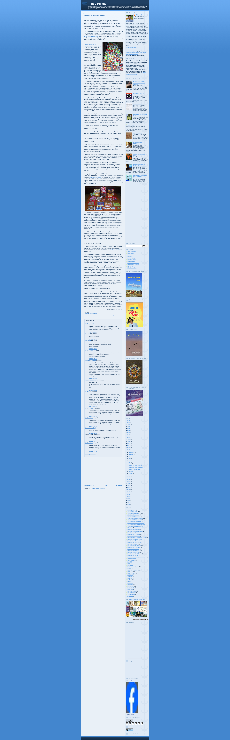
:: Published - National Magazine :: (136, 524)
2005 (128, 483)
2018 (128, 436)
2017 (128, 437)
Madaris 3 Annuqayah (133, 263)
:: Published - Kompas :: (133, 516)
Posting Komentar (90, 454)
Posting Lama (118, 485)
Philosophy (130, 584)
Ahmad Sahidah (131, 251)
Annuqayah (130, 254)
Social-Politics (131, 594)
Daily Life (129, 561)
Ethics (129, 568)
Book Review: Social (132, 555)
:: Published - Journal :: (133, 514)
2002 (128, 489)
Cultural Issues (131, 560)
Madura (129, 579)
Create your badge (130, 714)
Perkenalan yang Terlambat (94, 16)
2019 (128, 434)
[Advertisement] (103, 470)
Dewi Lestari (130, 256)
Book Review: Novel (132, 544)
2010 (128, 451)
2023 (128, 426)
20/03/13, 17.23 (93, 406)
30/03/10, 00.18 (93, 339)
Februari (131, 471)
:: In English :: (130, 510)
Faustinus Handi (131, 259)
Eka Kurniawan (131, 258)
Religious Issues (131, 591)
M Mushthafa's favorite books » (140, 619)
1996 (128, 500)
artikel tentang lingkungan (91, 36)
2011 (128, 449)
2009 (128, 476)
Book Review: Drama (132, 532)
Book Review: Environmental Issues (136, 537)
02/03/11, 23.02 (93, 390)
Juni (130, 458)
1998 (128, 496)
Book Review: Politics (133, 549)
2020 (128, 432)
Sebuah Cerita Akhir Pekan (135, 465)
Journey (129, 576)
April (130, 462)
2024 (128, 424)
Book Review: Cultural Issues (135, 531)
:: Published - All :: (132, 511)
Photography (130, 586)
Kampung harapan (90, 360)
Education (130, 565)
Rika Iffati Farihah (131, 267)
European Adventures (133, 570)
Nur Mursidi (130, 266)
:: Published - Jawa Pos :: (133, 513)
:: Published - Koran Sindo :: (134, 519)
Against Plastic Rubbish (90, 313)
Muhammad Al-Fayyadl (133, 264)
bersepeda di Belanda (114, 249)
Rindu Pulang (97, 3)
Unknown (88, 340)
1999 (128, 494)
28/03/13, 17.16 (93, 416)
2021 (128, 430)
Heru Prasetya (131, 261)
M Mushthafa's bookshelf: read (137, 599)
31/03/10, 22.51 (93, 359)
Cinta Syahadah (89, 323)
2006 (128, 481)
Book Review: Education (133, 536)
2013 (128, 445)
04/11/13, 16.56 (93, 433)
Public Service (131, 587)
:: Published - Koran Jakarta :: (135, 518)
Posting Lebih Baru (89, 485)
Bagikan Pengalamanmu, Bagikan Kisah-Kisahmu (139, 165)
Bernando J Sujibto (90, 380)
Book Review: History (133, 540)
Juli (129, 456)
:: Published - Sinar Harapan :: (135, 526)
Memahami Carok (137, 133)
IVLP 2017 (130, 575)
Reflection (130, 589)
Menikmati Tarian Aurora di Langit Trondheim (140, 176)
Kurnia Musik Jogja (90, 428)
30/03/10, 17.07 (93, 349)
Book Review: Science (133, 552)
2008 (128, 478)
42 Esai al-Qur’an (137, 104)
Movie (129, 581)
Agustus (131, 454)
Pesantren (130, 583)
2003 (128, 487)
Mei (129, 460)
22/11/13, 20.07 (93, 441)
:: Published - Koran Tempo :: (134, 521)
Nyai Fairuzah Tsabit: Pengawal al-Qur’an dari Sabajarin (139, 83)
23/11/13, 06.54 (93, 451)
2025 (128, 422)
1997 (128, 498)
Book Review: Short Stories (134, 553)
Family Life (130, 571)
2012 (128, 447)
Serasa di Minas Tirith (134, 469)
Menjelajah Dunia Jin (138, 93)
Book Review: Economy (133, 534)
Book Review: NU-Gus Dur (134, 545)
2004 (128, 485)
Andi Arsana (130, 253)
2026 (128, 420)
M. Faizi (87, 333)
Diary (128, 563)
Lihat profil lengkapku (132, 47)
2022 (128, 428)
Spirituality (130, 596)
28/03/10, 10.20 (93, 332)
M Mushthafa (89, 350)
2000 (128, 493)
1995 (128, 502)
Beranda (105, 485)
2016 (128, 439)
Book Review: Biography (133, 529)
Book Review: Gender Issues (134, 539)
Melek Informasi (130, 125)
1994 (128, 504)
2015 (128, 441)
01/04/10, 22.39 (93, 378)
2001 (128, 491)
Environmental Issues (118, 315)
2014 (128, 443)
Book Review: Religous (133, 550)
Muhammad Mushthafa (131, 680)
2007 (128, 479)
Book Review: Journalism (134, 542)
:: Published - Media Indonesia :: (135, 523)
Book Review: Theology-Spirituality (136, 557)
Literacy (129, 578)
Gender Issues (131, 573)
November (131, 452)
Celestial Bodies (131, 558)
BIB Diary (129, 527)
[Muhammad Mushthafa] (132, 713)
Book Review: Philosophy (134, 547)
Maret (130, 463)
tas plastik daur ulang (95, 177)
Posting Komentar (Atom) (98, 488)
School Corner (131, 592)
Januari (130, 473)
